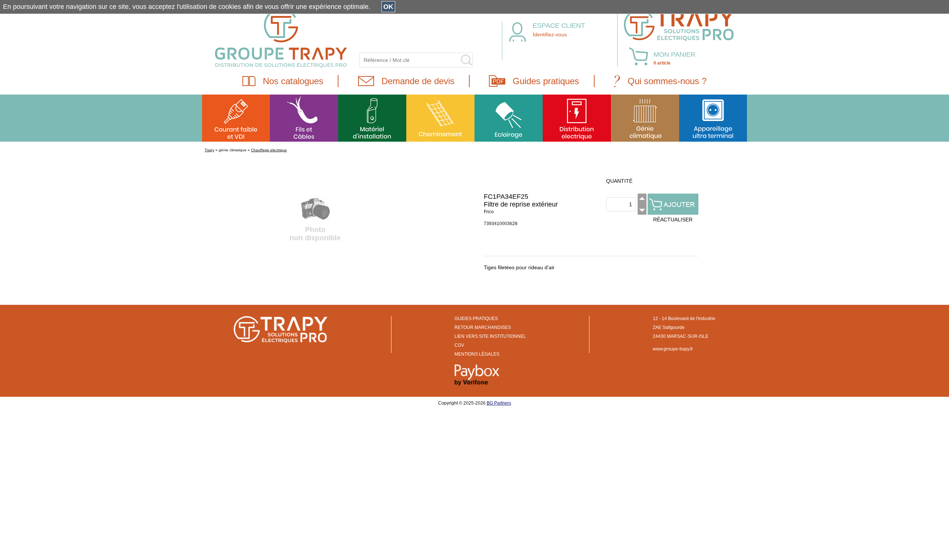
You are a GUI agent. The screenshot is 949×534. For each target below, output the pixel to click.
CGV (459, 345)
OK (388, 6)
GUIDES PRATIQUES (476, 318)
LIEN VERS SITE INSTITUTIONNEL (490, 336)
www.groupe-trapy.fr (673, 349)
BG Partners (499, 403)
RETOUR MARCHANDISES (482, 327)
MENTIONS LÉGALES (476, 354)
